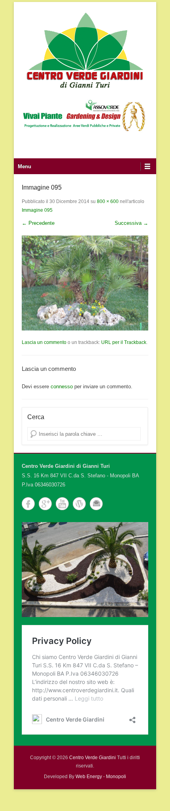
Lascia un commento (44, 342)
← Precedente (38, 223)
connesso (62, 386)
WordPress (79, 503)
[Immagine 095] (85, 283)
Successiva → (131, 223)
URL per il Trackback (123, 342)
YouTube (62, 503)
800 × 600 (108, 201)
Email (96, 503)
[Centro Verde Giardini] (85, 49)
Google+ (45, 503)
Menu (24, 166)
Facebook (28, 503)
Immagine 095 (37, 210)
